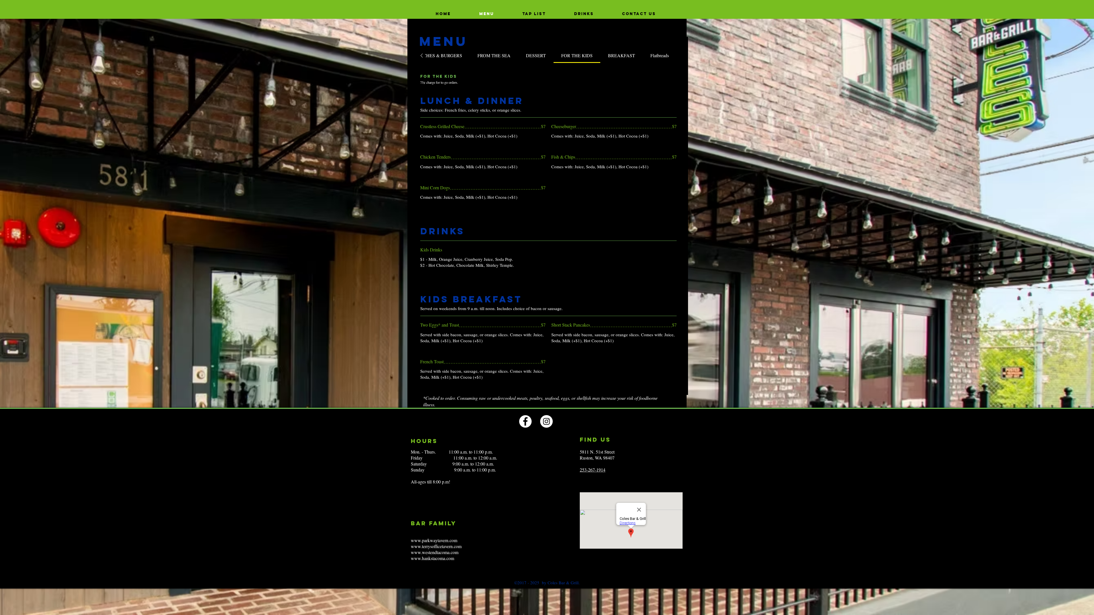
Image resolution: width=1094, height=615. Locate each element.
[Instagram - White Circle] (546, 421)
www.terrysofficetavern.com (436, 546)
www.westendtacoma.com (434, 552)
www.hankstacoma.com (432, 558)
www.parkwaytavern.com (434, 540)
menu (443, 41)
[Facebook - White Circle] (525, 421)
